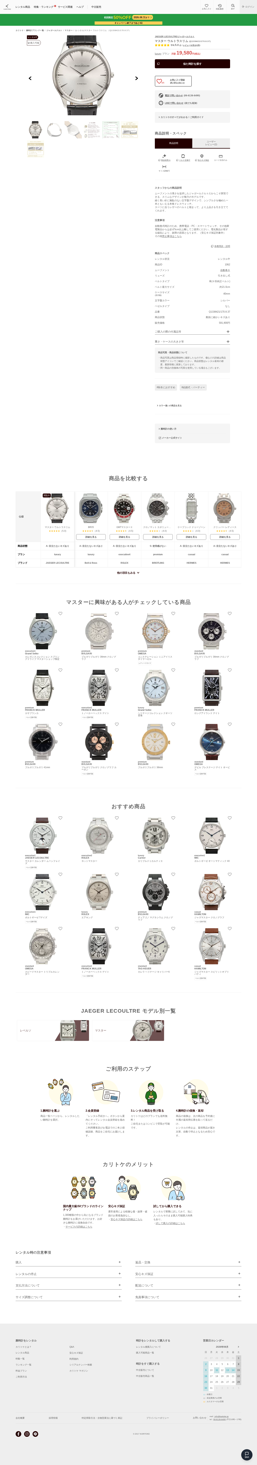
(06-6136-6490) (182, 95)
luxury (158, 53)
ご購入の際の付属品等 (168, 331)
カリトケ (20, 30)
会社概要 (20, 1418)
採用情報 (53, 1418)
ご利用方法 (21, 1376)
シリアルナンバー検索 (80, 1364)
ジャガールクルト (54, 30)
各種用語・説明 (222, 246)
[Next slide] (136, 78)
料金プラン (21, 1370)
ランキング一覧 (23, 1364)
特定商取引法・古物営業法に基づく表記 (102, 1418)
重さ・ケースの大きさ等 (169, 341)
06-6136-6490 (219, 1419)
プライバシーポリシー (157, 1418)
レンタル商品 (22, 1352)
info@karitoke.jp (221, 1416)
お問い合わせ (199, 1417)
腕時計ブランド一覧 (35, 30)
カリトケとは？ (23, 1347)
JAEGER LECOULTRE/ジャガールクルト (175, 36)
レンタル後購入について (148, 1347)
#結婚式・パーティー (193, 387)
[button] (35, 129)
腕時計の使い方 (168, 429)
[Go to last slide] (30, 78)
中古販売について (145, 1370)
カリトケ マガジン (78, 1370)
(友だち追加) (181, 103)
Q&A (71, 1347)
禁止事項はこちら (172, 236)
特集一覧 (20, 1358)
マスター (69, 30)
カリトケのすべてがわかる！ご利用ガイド (182, 117)
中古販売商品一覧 (145, 1376)
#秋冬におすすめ (166, 387)
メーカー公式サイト (172, 438)
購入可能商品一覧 (145, 1352)
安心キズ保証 (76, 1353)
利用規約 (73, 1359)
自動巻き (225, 270)
